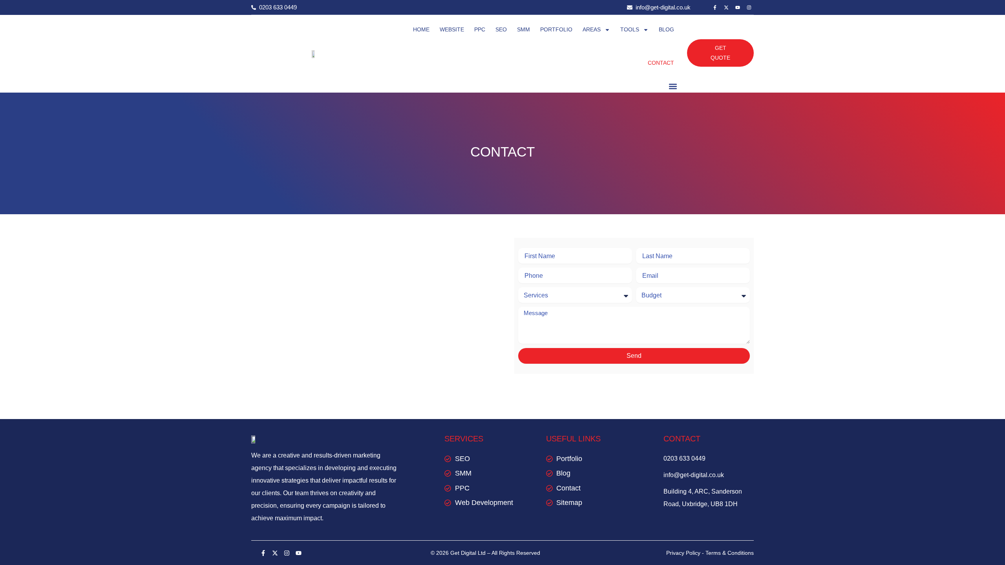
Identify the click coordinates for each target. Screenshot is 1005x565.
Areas (592, 29)
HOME (421, 29)
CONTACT (661, 63)
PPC (479, 29)
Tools (629, 29)
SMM (523, 29)
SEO (501, 29)
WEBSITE (452, 29)
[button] (672, 86)
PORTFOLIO (556, 29)
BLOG (666, 29)
